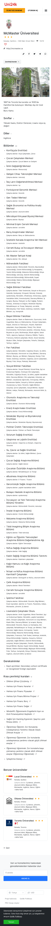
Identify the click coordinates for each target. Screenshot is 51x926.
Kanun (32, 787)
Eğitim (38, 787)
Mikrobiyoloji (11, 309)
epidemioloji (10, 296)
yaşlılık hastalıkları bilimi (27, 487)
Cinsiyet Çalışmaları (39, 322)
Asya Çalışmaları (24, 154)
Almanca (28, 335)
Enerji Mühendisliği (25, 411)
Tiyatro (41, 335)
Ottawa (23, 802)
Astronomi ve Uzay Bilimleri (29, 353)
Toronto (23, 827)
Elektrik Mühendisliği (31, 275)
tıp (19, 185)
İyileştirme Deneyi (14, 759)
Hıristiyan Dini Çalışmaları (30, 372)
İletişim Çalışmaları (23, 340)
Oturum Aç (33, 10)
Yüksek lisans (10, 123)
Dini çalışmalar (29, 377)
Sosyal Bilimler (32, 388)
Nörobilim (19, 296)
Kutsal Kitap (35, 369)
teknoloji (22, 177)
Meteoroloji (23, 169)
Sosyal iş (24, 382)
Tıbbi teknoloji (24, 533)
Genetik (21, 193)
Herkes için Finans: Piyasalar (19, 691)
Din (20, 259)
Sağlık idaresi (23, 464)
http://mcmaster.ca (14, 48)
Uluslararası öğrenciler (21, 380)
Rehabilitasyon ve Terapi (15, 306)
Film (34, 327)
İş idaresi (25, 606)
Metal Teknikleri (24, 585)
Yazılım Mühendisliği (13, 272)
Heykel (31, 325)
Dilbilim (35, 335)
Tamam (11, 922)
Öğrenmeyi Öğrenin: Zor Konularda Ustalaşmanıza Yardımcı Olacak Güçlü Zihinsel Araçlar (23, 730)
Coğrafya (30, 359)
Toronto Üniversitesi (24, 820)
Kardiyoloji (17, 293)
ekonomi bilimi (24, 212)
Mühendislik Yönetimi (26, 267)
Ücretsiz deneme (14, 10)
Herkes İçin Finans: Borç (17, 701)
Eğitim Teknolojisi (25, 543)
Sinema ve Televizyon (20, 325)
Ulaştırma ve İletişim (26, 443)
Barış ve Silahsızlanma (27, 235)
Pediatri (40, 301)
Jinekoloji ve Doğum (20, 304)
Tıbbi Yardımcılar (24, 290)
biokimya (29, 309)
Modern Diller (11, 340)
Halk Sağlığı (23, 551)
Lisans (35, 123)
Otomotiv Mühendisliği (27, 404)
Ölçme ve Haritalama (30, 625)
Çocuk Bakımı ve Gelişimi (28, 161)
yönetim (18, 606)
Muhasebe (29, 390)
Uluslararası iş (11, 385)
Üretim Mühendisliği (24, 269)
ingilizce (16, 343)
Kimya (19, 361)
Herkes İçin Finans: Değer (18, 706)
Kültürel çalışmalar (21, 338)
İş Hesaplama (37, 269)
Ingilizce (7, 138)
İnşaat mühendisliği (31, 646)
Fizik (18, 283)
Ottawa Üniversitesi (23, 798)
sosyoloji (9, 388)
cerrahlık (22, 227)
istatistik (22, 243)
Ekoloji (38, 356)
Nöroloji (32, 293)
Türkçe (14, 893)
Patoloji (9, 304)
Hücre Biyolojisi (12, 353)
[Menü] (44, 10)
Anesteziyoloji (24, 298)
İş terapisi (32, 622)
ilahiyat (24, 259)
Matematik (33, 361)
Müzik (30, 338)
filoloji (30, 327)
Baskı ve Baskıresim (26, 319)
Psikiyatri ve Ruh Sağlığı (27, 301)
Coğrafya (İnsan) (32, 351)
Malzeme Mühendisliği (30, 272)
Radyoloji (28, 306)
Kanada (6, 41)
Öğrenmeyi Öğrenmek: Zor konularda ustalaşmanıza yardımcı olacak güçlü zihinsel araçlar (26, 740)
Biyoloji (21, 219)
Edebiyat (41, 340)
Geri (8, 848)
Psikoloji (25, 361)
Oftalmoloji (28, 296)
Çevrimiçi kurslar (12, 62)
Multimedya (23, 332)
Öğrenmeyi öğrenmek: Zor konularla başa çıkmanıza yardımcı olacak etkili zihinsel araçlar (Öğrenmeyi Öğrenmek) (25, 751)
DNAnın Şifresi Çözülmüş (18, 681)
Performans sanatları (25, 330)
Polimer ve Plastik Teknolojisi (29, 430)
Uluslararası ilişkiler (13, 382)
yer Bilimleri (23, 356)
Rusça (43, 330)
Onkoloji (39, 293)
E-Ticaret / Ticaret (25, 480)
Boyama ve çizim (12, 332)
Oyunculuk (38, 319)
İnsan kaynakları (12, 604)
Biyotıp (15, 301)
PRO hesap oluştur (12, 903)
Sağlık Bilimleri (34, 385)
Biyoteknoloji (37, 422)
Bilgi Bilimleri (39, 601)
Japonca (14, 335)
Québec (23, 780)
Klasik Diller (10, 622)
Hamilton (13, 41)
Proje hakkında (10, 899)
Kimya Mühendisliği (13, 638)
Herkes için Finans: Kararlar (19, 686)
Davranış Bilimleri (36, 298)
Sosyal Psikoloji (24, 369)
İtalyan (8, 325)
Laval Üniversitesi (23, 776)
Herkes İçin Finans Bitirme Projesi (21, 696)
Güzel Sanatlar (39, 338)
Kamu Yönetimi (23, 385)
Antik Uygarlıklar (24, 614)
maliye (14, 390)
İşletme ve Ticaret (25, 604)
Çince (33, 154)
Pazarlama (36, 604)
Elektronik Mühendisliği (15, 277)
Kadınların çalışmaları (26, 559)
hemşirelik (19, 311)
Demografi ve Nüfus (26, 578)
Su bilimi (43, 351)
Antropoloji (34, 380)
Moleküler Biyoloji (34, 304)
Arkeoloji (37, 330)
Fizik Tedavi (21, 309)
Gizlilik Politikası (26, 899)
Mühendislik (29, 277)
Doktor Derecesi (24, 123)
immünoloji (37, 296)
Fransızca (9, 338)
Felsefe (34, 340)
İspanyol (21, 335)
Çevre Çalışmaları (40, 359)
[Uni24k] (11, 5)
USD (32, 893)
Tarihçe (9, 343)
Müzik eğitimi (34, 332)
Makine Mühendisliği (24, 280)
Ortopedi (25, 293)
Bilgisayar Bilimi (31, 785)
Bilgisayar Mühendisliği (37, 648)
